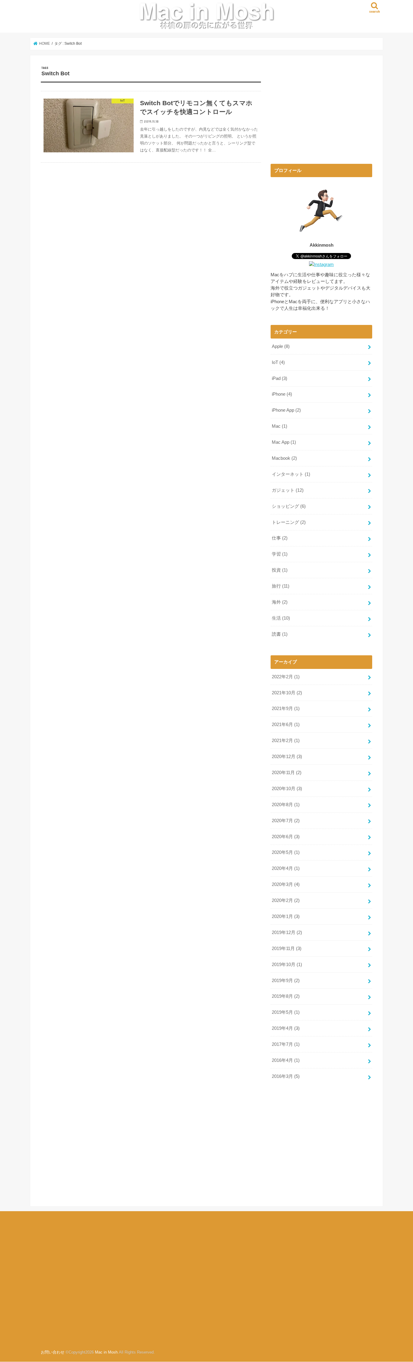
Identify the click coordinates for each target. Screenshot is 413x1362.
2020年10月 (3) (287, 788)
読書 (280, 634)
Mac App (284, 442)
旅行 (280, 586)
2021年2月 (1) (286, 740)
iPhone (282, 394)
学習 (280, 554)
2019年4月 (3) (286, 1028)
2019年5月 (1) (286, 1012)
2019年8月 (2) (286, 996)
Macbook (284, 458)
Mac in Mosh (106, 1352)
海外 (280, 602)
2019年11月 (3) (286, 948)
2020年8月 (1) (286, 804)
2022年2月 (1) (286, 676)
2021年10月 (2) (287, 692)
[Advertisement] (321, 108)
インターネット (291, 474)
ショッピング (289, 506)
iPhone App (286, 410)
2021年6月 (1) (286, 724)
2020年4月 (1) (286, 868)
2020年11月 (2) (286, 772)
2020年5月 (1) (286, 852)
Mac (279, 426)
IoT (278, 362)
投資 (280, 570)
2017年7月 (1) (286, 1044)
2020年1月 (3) (286, 916)
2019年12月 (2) (287, 932)
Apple (281, 346)
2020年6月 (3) (286, 836)
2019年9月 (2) (286, 980)
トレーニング (289, 522)
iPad (279, 378)
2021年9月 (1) (286, 708)
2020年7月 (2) (286, 820)
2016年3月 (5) (286, 1076)
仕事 (280, 538)
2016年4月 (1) (286, 1060)
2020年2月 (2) (286, 900)
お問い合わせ (52, 1352)
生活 (281, 618)
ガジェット (288, 490)
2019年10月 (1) (287, 964)
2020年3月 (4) (286, 884)
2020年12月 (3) (287, 756)
